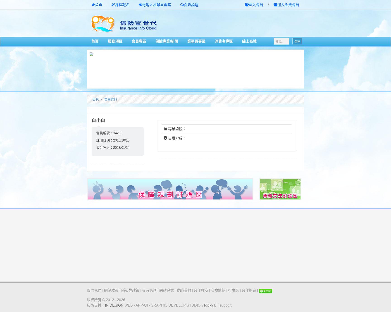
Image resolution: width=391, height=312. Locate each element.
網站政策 (111, 290)
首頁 (98, 5)
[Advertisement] (251, 23)
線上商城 (249, 41)
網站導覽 (166, 290)
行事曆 (233, 290)
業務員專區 (196, 41)
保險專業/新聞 (166, 41)
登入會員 (256, 5)
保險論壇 (191, 5)
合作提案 (249, 290)
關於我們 (94, 290)
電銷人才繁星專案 (156, 5)
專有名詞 (149, 290)
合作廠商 (201, 290)
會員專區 (139, 41)
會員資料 (110, 99)
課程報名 (122, 5)
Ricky (208, 305)
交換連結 (218, 290)
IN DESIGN (114, 305)
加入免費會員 (288, 5)
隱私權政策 (130, 290)
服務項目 (115, 41)
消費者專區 (224, 41)
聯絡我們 (183, 290)
